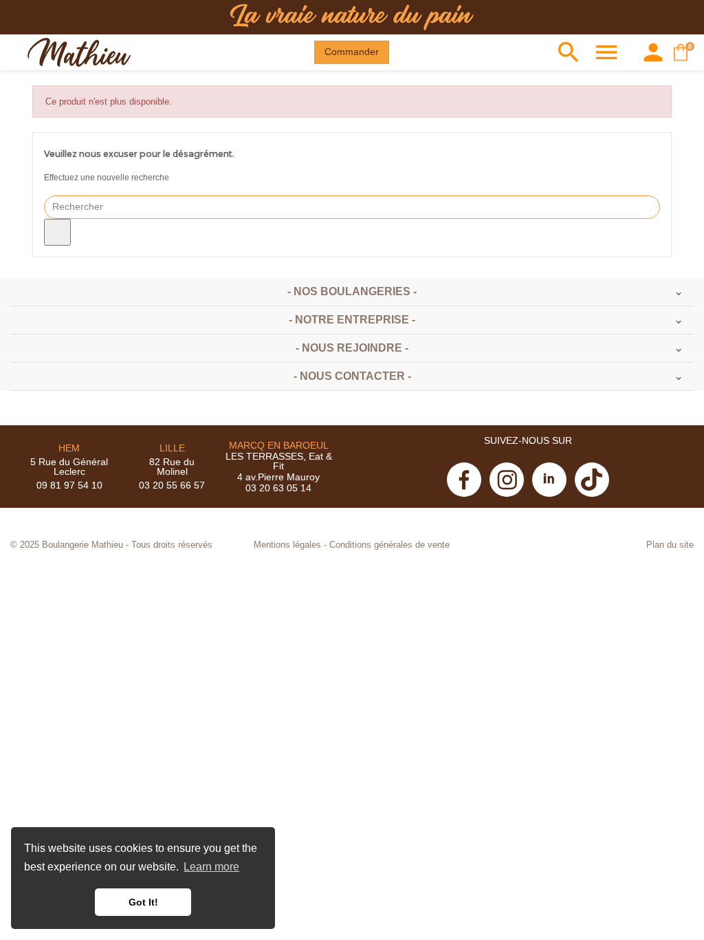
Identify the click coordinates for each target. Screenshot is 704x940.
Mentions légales (287, 545)
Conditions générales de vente (389, 545)
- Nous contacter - (352, 376)
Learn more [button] (211, 867)
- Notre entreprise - (352, 319)
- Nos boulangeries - (352, 291)
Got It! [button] (143, 902)
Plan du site (670, 545)
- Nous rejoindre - (352, 348)
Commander (351, 51)
